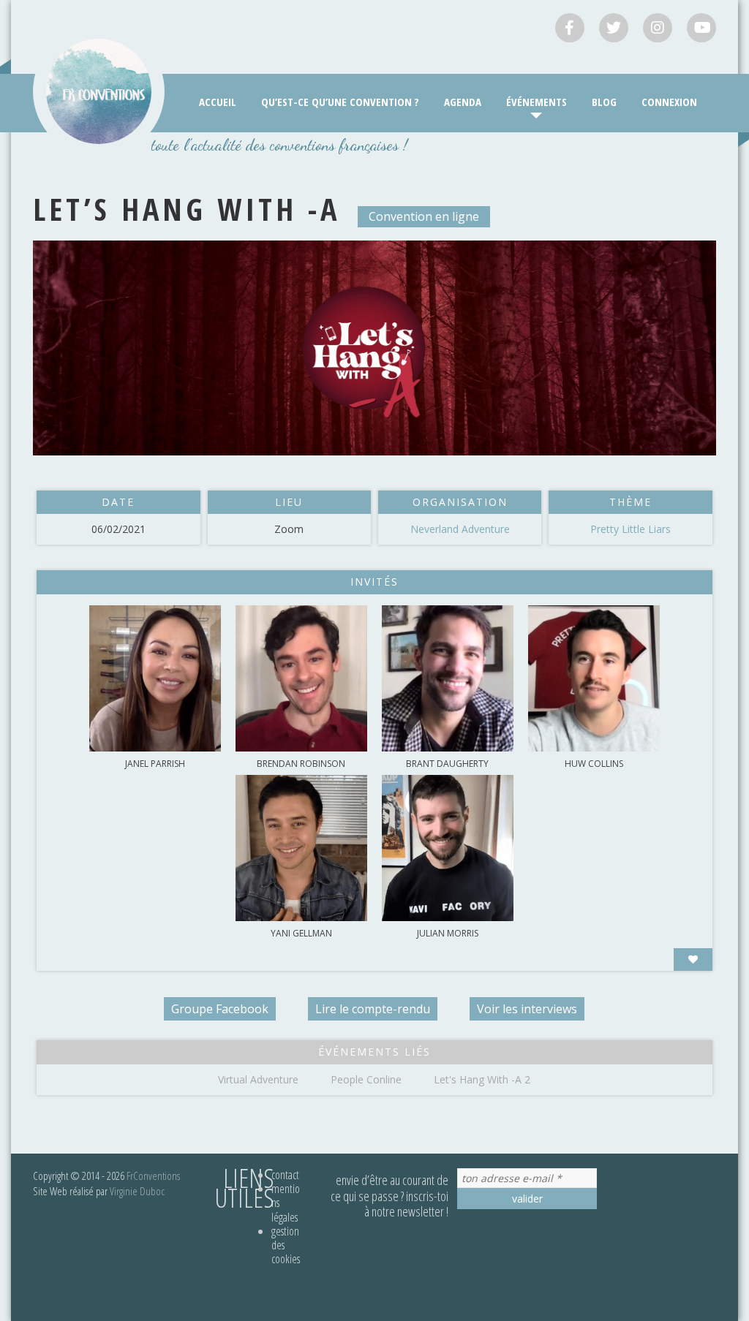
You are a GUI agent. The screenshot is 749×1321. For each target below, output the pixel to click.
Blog (604, 101)
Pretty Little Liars (630, 529)
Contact (285, 1175)
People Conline (366, 1079)
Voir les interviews (527, 1009)
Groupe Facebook (219, 1009)
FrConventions (153, 1175)
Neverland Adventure (460, 529)
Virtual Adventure (258, 1079)
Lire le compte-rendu (372, 1009)
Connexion (669, 101)
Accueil (217, 101)
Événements (536, 101)
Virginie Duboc (137, 1191)
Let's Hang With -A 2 (482, 1079)
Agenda (462, 101)
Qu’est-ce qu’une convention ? (340, 101)
